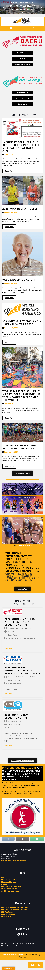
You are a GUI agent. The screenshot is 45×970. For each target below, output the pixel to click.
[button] (3, 7)
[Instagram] (26, 934)
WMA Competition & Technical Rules (14, 907)
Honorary (4, 884)
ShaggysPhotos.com (25, 545)
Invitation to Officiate (9, 879)
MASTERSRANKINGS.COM (19, 767)
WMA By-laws (6, 917)
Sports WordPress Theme (13, 954)
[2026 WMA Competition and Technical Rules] (22, 432)
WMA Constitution (8, 914)
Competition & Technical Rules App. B (14, 910)
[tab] (11, 28)
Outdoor (11, 638)
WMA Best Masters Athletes (11, 886)
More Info (8, 648)
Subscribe (35, 965)
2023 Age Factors (7, 912)
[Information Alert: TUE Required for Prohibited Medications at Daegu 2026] (22, 128)
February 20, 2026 (10, 283)
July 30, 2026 (8, 155)
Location (11, 728)
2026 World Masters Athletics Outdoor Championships (22, 6)
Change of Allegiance (8, 882)
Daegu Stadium (13, 635)
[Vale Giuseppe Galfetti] (22, 254)
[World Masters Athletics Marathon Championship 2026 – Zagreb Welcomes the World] (22, 367)
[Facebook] (19, 934)
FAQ (2, 877)
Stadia (17, 638)
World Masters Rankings (10, 891)
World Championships (27, 638)
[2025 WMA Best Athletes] (22, 191)
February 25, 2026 (10, 212)
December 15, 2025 (11, 452)
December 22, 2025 (11, 328)
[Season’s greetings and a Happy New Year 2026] (22, 310)
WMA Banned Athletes (9, 889)
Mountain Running (14, 683)
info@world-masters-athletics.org (13, 861)
